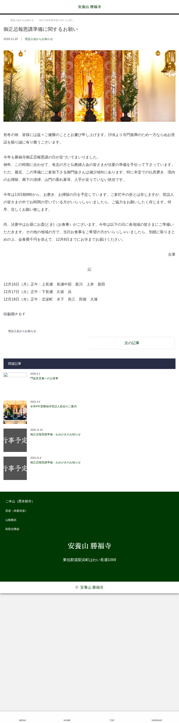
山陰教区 (11, 520)
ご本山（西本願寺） (20, 501)
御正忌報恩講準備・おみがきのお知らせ (55, 434)
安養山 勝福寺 (89, 6)
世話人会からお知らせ (39, 39)
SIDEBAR (156, 720)
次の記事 (131, 343)
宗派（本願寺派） (16, 510)
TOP (112, 720)
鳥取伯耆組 (12, 529)
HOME (67, 720)
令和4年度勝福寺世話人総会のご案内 (53, 406)
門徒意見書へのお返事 (44, 378)
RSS (89, 570)
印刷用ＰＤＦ (14, 314)
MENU (22, 720)
